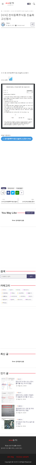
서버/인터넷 (14, 296)
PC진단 (5, 302)
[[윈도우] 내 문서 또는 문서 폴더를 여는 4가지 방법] (8, 384)
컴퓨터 (12, 299)
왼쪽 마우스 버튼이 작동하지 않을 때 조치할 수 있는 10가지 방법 (24, 396)
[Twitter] (13, 193)
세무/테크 (23, 296)
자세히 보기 (29, 213)
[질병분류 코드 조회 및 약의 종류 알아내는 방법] (8, 411)
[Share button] (22, 193)
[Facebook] (8, 193)
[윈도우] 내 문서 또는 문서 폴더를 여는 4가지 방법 (24, 382)
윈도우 (30, 296)
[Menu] (2, 4)
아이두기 (16, 462)
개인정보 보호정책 (22, 457)
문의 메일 (10, 457)
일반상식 (5, 299)
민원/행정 (6, 11)
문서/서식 (11, 188)
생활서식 (30, 293)
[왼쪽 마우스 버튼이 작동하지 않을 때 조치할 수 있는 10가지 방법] (8, 397)
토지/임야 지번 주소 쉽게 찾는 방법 (25, 423)
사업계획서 (21, 293)
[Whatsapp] (17, 193)
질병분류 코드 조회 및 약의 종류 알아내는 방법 (25, 409)
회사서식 (20, 299)
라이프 (18, 289)
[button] (29, 4)
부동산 (13, 293)
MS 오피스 (28, 299)
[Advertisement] (18, 46)
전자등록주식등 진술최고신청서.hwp (17, 139)
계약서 (4, 289)
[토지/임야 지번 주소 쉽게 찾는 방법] (8, 424)
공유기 (11, 289)
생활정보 (5, 296)
